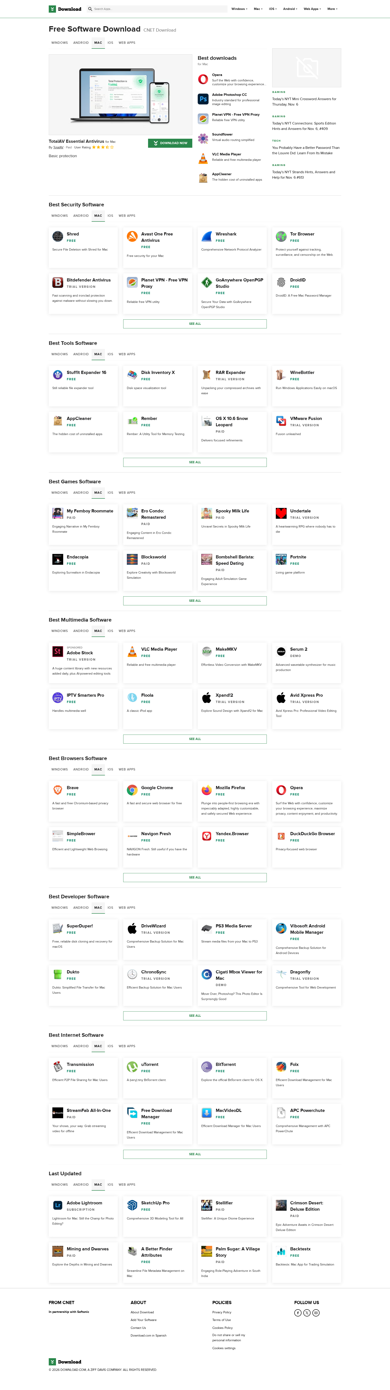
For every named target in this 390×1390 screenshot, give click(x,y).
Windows (238, 9)
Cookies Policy (222, 1328)
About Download (142, 1312)
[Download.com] (65, 9)
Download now (173, 143)
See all (195, 324)
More (331, 9)
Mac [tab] (98, 43)
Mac (257, 9)
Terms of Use (221, 1320)
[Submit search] (90, 9)
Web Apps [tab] (127, 43)
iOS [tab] (110, 43)
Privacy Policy (221, 1312)
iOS (271, 9)
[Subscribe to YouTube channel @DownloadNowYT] (316, 1312)
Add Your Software (144, 1320)
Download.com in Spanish (149, 1335)
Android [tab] (81, 43)
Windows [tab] (59, 43)
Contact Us (138, 1328)
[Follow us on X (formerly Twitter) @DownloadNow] (307, 1312)
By (56, 147)
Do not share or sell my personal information (228, 1337)
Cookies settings (224, 1348)
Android (289, 9)
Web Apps (311, 9)
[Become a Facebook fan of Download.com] (298, 1312)
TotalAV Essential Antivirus (82, 141)
